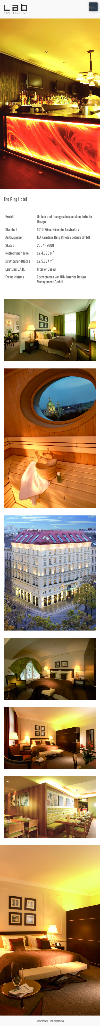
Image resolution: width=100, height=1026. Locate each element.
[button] (92, 6)
